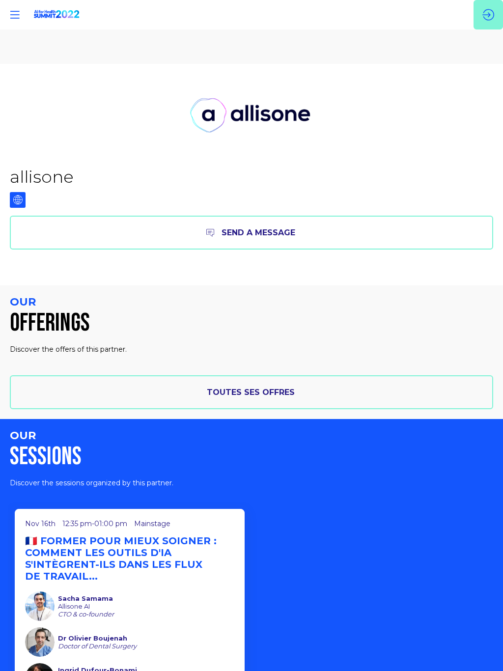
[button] (14, 14)
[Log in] (488, 14)
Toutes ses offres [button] (251, 392)
